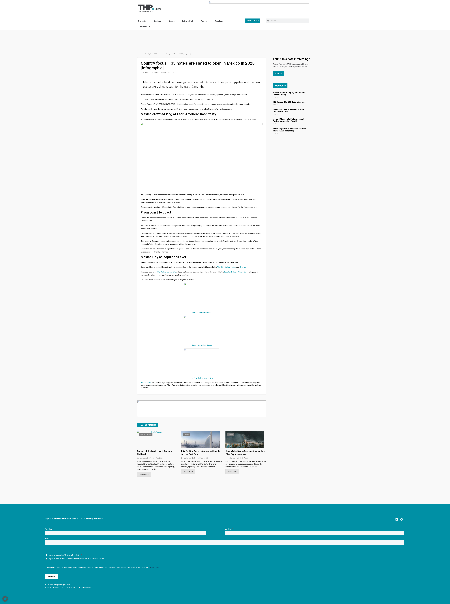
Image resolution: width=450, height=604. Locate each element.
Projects (142, 21)
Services (143, 26)
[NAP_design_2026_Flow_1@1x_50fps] (259, 7)
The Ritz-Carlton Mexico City (201, 378)
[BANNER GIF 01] (201, 408)
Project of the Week (146, 434)
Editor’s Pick (187, 21)
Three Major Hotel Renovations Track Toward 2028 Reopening (289, 129)
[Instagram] (401, 519)
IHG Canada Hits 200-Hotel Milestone (289, 102)
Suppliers (219, 21)
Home (142, 54)
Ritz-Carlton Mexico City (166, 272)
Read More (144, 474)
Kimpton (243, 267)
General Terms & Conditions (66, 518)
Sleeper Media (65, 585)
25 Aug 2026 (158, 458)
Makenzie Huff (145, 458)
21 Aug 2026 (247, 458)
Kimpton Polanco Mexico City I (236, 272)
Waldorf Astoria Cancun (201, 312)
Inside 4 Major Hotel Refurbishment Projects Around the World (288, 120)
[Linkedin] (396, 519)
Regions (157, 21)
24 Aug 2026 (203, 458)
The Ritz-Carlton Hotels (226, 267)
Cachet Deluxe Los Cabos (202, 345)
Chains (171, 21)
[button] (5, 599)
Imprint (48, 518)
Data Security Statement (92, 518)
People (204, 21)
